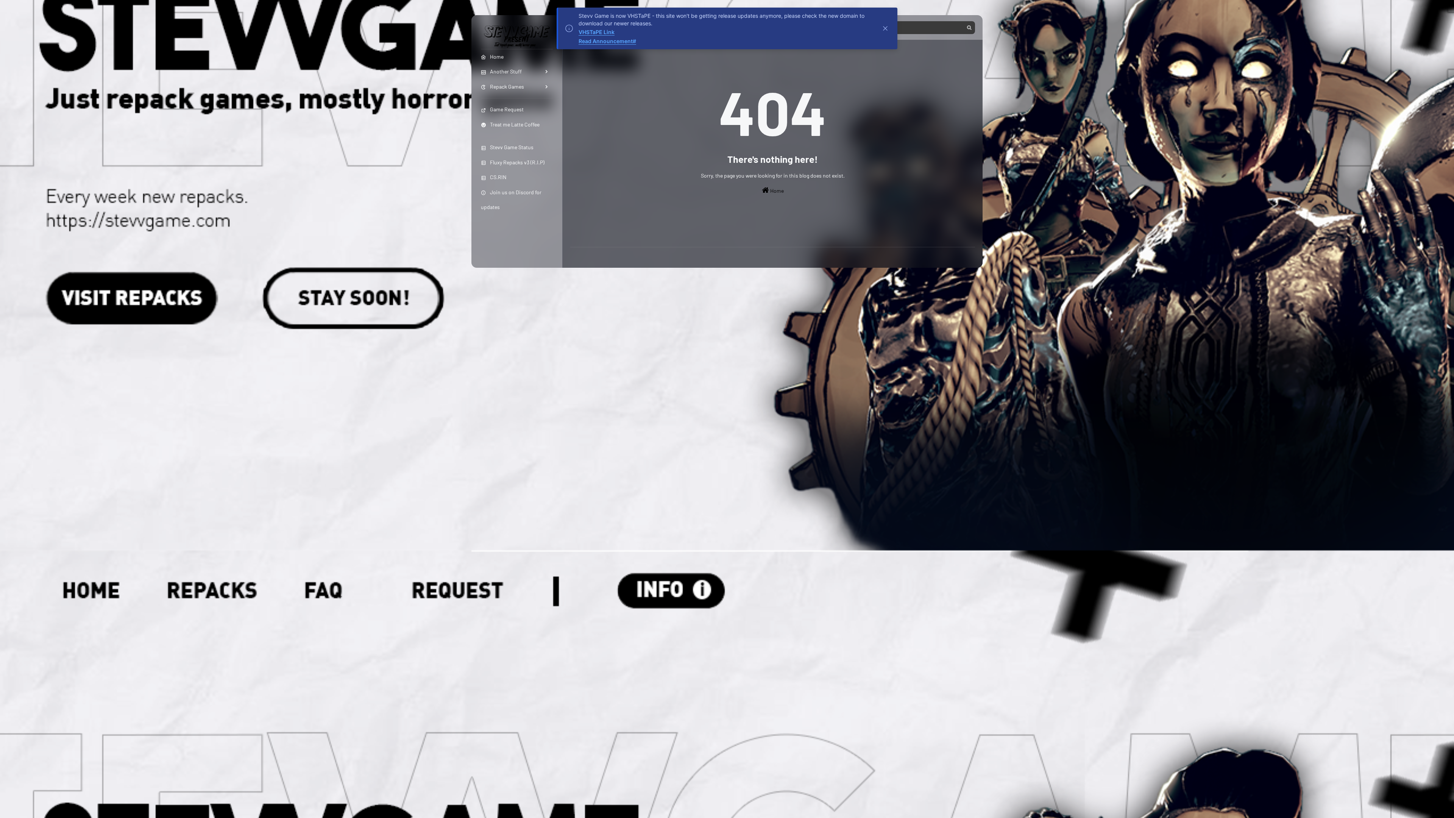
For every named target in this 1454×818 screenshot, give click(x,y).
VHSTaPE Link (597, 32)
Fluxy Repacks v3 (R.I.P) (517, 162)
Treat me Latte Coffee (515, 124)
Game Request (507, 109)
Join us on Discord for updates (511, 199)
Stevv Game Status (512, 147)
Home (776, 190)
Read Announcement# (607, 41)
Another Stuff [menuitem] (506, 71)
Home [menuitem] (497, 56)
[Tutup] (885, 28)
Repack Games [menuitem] (507, 86)
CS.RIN (498, 177)
